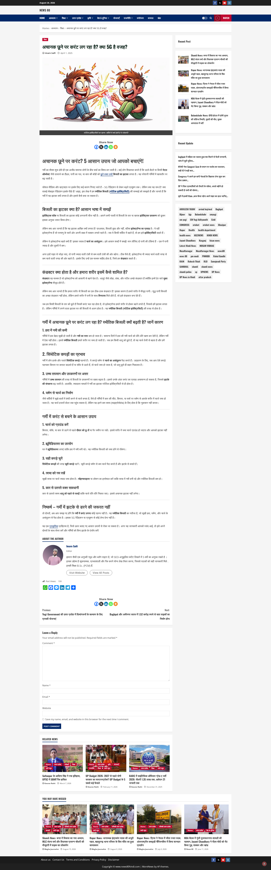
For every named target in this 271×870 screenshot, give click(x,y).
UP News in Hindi (187, 277)
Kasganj (202, 240)
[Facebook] (96, 147)
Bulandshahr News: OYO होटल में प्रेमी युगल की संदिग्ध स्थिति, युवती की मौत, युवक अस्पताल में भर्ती (209, 119)
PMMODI (206, 256)
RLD (205, 261)
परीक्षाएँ (67, 764)
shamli (195, 266)
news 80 (183, 256)
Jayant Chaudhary (187, 240)
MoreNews (148, 866)
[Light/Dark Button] (205, 18)
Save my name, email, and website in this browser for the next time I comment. (87, 719)
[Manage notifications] (264, 864)
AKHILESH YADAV (187, 209)
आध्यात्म (52, 18)
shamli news (207, 266)
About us (46, 859)
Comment (48, 643)
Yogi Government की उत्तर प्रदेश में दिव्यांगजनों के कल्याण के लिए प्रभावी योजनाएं (72, 614)
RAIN (182, 261)
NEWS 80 (45, 10)
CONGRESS (184, 225)
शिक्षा (64, 18)
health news (185, 235)
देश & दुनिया (102, 18)
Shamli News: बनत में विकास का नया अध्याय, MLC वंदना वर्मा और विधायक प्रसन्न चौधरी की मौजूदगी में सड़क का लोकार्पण (209, 59)
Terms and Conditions (78, 859)
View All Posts (101, 572)
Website (46, 708)
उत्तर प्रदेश (76, 18)
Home (42, 18)
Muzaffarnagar (186, 251)
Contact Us (58, 859)
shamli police (186, 272)
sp (196, 272)
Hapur (182, 230)
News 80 (189, 849)
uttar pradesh (205, 277)
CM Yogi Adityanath (199, 219)
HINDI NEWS (212, 235)
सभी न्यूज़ (49, 768)
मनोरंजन (140, 18)
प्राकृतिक (53, 526)
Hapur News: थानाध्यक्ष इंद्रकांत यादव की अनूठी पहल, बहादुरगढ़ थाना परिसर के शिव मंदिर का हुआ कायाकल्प (208, 73)
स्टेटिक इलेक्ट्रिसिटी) (119, 191)
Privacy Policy (99, 859)
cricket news (209, 225)
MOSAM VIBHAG (207, 245)
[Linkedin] (106, 147)
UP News (216, 272)
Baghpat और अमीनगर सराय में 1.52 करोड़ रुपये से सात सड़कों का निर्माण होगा (140, 614)
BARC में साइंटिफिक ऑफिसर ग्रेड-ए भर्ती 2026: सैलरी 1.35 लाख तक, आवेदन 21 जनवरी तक (147, 779)
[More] (115, 147)
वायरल (150, 18)
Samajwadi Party (218, 261)
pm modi (195, 256)
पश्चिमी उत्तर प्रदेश (70, 826)
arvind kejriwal (205, 209)
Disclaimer (113, 859)
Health (192, 230)
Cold (213, 219)
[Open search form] (211, 18)
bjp (190, 214)
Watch (226, 18)
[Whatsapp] (111, 147)
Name (46, 685)
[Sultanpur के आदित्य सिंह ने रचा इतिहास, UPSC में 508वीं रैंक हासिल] (62, 758)
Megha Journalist (51, 849)
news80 (221, 251)
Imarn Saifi (50, 53)
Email (46, 696)
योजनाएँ (116, 18)
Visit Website (77, 572)
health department (206, 230)
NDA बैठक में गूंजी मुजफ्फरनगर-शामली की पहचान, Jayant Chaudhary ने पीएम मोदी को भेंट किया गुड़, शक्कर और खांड (209, 102)
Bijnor (182, 214)
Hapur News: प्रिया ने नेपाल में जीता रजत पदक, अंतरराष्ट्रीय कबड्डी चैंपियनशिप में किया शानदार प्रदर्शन (210, 87)
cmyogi (213, 214)
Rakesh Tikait (194, 261)
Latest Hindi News (188, 245)
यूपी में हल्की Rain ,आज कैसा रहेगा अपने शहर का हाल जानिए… (203, 196)
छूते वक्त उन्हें (106, 174)
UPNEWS (204, 272)
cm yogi (183, 219)
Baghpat (219, 209)
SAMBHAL (184, 266)
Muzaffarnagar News (205, 251)
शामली (48, 830)
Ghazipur (222, 225)
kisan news (215, 240)
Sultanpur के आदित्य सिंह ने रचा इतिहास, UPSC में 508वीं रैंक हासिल (61, 777)
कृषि (89, 18)
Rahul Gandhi (219, 256)
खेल (159, 18)
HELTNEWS (198, 235)
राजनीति (127, 18)
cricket (196, 225)
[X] (101, 147)
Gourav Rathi (49, 783)
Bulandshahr (200, 214)
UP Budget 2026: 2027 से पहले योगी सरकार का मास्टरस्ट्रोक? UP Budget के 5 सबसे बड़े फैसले (105, 779)
